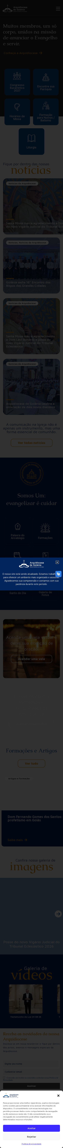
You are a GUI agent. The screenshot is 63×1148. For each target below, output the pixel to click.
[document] (31, 574)
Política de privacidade (31, 1144)
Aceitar (32, 1128)
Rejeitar (31, 1136)
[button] (58, 1095)
